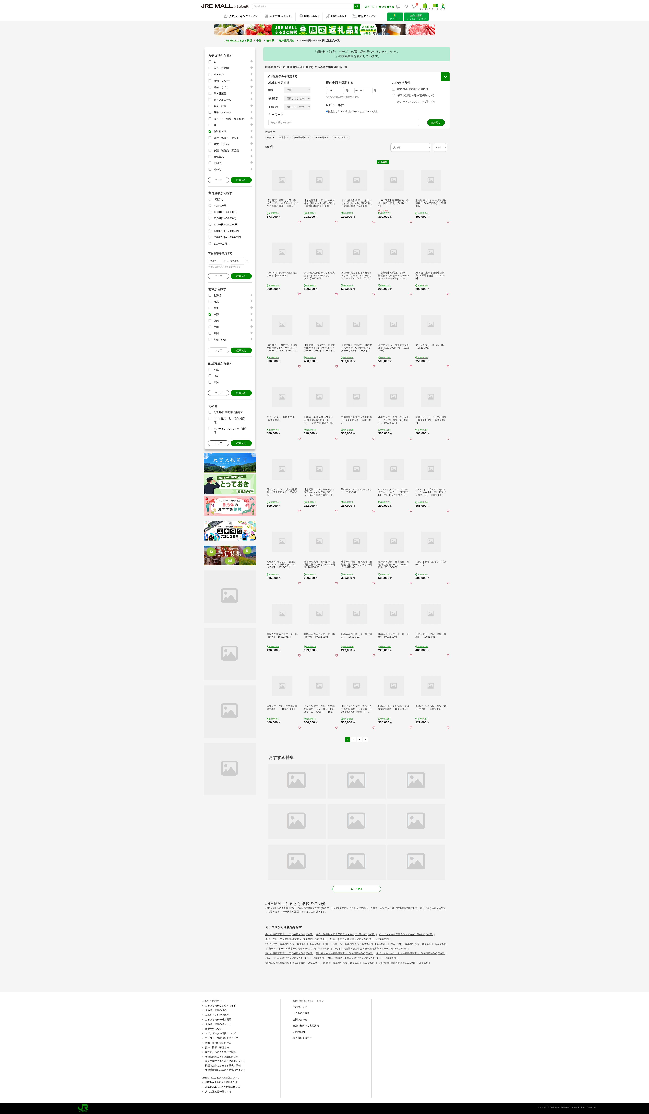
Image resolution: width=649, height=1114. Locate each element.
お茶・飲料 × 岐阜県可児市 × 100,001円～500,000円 (418, 944)
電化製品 (219, 156)
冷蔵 (216, 369)
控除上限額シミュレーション (308, 1001)
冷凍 (216, 375)
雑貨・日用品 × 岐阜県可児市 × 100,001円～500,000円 (294, 958)
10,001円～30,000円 (225, 212)
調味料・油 (220, 131)
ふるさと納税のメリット (218, 1024)
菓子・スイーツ (222, 112)
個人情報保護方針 (302, 1038)
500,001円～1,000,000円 (227, 237)
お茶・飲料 (220, 106)
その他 (217, 169)
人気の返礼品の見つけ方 (218, 1091)
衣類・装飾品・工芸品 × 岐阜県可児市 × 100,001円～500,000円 (362, 958)
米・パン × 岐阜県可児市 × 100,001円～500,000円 (406, 934)
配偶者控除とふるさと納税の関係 (223, 1065)
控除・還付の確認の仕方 (218, 1042)
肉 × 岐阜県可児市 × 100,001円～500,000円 (289, 934)
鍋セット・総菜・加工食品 (229, 118)
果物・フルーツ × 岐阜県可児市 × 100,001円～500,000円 (296, 939)
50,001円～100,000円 (225, 224)
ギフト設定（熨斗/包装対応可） (416, 95)
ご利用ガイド (300, 1007)
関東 (216, 308)
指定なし (219, 199)
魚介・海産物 (221, 68)
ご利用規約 (299, 1031)
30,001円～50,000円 (225, 218)
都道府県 (273, 98)
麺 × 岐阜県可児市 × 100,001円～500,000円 (289, 953)
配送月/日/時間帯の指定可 (228, 412)
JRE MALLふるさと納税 (238, 40)
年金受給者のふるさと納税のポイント (225, 1069)
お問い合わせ (300, 1019)
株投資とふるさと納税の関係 (220, 1052)
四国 (216, 333)
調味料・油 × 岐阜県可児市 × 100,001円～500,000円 (344, 953)
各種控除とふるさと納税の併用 (221, 1056)
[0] (414, 6)
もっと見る (357, 889)
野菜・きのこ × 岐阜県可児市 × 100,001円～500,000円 (359, 939)
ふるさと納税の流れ (215, 1010)
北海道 (217, 295)
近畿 (216, 320)
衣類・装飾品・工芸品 (226, 150)
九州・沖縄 (220, 339)
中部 (258, 40)
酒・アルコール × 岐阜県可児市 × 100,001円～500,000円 (356, 944)
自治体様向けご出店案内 (306, 1025)
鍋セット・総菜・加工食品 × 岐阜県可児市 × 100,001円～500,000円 (370, 948)
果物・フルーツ (222, 80)
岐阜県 (270, 40)
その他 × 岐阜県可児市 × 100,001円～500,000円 (404, 962)
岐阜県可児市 (286, 40)
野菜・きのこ (221, 87)
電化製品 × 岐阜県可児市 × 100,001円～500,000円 (292, 962)
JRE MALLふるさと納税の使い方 (222, 1086)
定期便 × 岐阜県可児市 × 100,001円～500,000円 (349, 962)
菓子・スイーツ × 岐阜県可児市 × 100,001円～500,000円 (299, 948)
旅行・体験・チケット (226, 137)
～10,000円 (220, 205)
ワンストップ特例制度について (221, 1038)
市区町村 (273, 107)
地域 (270, 90)
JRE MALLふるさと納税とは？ (221, 1082)
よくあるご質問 (301, 1013)
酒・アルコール (222, 99)
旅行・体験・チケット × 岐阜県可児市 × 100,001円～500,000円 (410, 953)
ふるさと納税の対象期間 (218, 1019)
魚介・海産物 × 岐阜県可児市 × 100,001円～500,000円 (345, 934)
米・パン (219, 74)
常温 (216, 382)
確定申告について (214, 1028)
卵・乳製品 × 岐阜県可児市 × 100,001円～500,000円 (293, 944)
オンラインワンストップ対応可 (416, 101)
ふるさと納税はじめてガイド (220, 1005)
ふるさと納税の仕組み (217, 1014)
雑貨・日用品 (221, 144)
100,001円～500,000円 (226, 230)
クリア (218, 180)
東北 (216, 301)
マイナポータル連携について (220, 1033)
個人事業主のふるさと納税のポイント (225, 1061)
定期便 (217, 163)
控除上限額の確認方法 (217, 1047)
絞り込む (241, 180)
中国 (216, 327)
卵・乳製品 (220, 93)
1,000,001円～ (222, 243)
